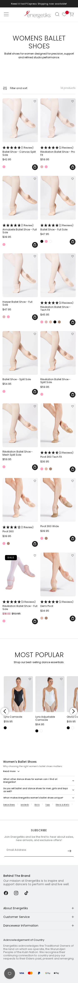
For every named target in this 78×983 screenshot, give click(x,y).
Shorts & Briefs (62, 805)
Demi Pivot (56, 604)
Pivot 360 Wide (49, 526)
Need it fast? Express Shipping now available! (39, 3)
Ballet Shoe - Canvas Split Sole (19, 151)
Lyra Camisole (13, 716)
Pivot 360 (17, 529)
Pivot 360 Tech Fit (56, 454)
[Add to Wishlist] (34, 101)
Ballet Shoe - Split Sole (16, 379)
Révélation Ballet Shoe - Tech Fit (56, 306)
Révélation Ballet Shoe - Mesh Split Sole (17, 453)
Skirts (37, 805)
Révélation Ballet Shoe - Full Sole (19, 605)
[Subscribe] (69, 851)
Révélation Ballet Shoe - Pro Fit (57, 151)
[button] (57, 14)
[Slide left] (4, 711)
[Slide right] (73, 711)
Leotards (25, 805)
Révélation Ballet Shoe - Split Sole (55, 381)
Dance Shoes (9, 805)
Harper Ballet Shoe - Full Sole (17, 303)
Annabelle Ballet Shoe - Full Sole (19, 229)
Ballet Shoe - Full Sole (56, 227)
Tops (47, 805)
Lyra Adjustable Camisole (45, 718)
